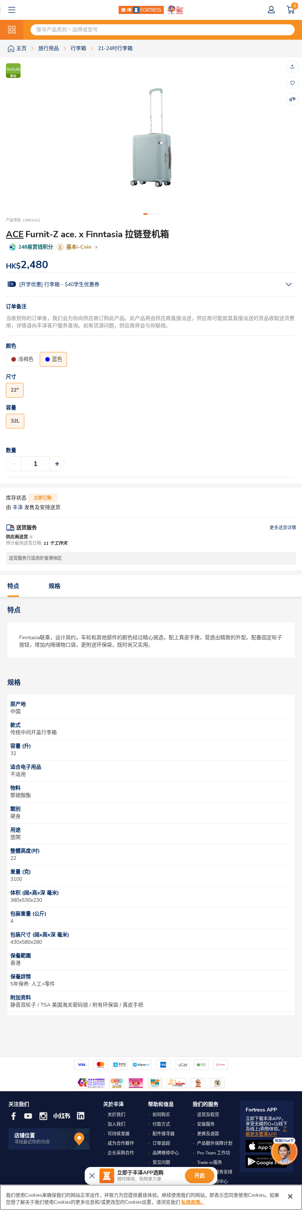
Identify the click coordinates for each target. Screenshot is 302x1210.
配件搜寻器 (163, 1134)
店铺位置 (24, 1135)
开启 (199, 1175)
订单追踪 (161, 1143)
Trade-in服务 (209, 1162)
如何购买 (161, 1115)
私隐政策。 (193, 1202)
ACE (15, 234)
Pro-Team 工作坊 (213, 1153)
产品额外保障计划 (214, 1143)
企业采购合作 (121, 1153)
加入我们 (116, 1124)
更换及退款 (208, 1134)
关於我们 (116, 1115)
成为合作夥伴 (121, 1143)
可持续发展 (119, 1134)
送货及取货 (208, 1115)
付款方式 (161, 1124)
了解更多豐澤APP (266, 1131)
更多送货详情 (283, 528)
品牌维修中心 (165, 1153)
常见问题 (161, 1162)
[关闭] (290, 1196)
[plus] (57, 464)
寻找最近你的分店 (32, 1142)
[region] (151, 1197)
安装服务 (206, 1124)
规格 (54, 586)
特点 (13, 586)
